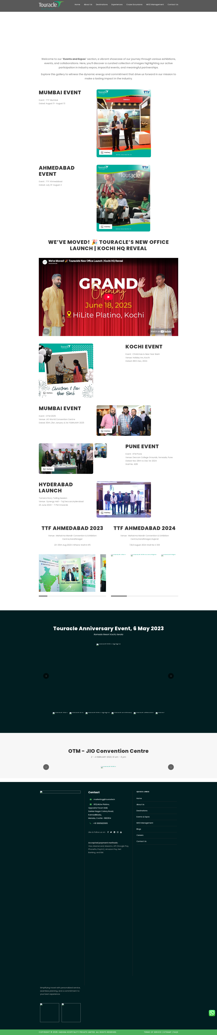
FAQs (175, 1032)
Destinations (102, 4)
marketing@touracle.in (104, 799)
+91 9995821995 (100, 823)
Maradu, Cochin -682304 (99, 818)
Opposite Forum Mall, (98, 808)
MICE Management (155, 4)
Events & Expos (143, 817)
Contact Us (173, 4)
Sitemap (167, 1032)
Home (77, 4)
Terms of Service (152, 1032)
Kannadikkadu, (95, 814)
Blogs (139, 829)
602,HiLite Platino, (102, 804)
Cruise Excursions (134, 4)
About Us (88, 4)
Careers (140, 835)
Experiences (117, 4)
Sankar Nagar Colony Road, (101, 811)
